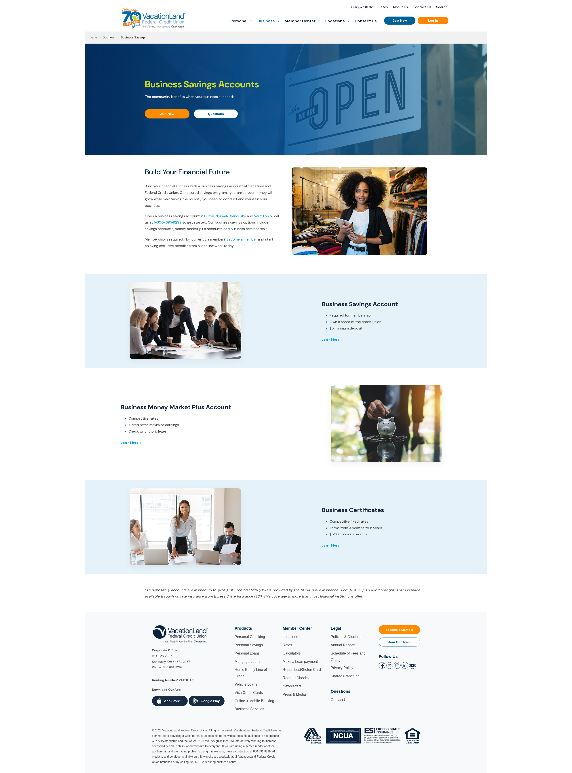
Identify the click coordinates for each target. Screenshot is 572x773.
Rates (383, 7)
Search (442, 7)
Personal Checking (250, 637)
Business (266, 21)
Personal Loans (247, 653)
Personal (239, 21)
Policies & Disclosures (348, 637)
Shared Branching (345, 676)
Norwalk (222, 216)
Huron (209, 216)
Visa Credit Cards (249, 693)
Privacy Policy (342, 668)
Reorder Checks (296, 678)
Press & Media (294, 694)
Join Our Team (399, 642)
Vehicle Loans (246, 684)
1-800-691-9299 (168, 222)
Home (93, 37)
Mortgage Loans (247, 661)
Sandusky (238, 216)
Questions (216, 114)
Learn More (330, 340)
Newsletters (292, 686)
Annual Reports (343, 645)
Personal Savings (249, 645)
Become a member (242, 239)
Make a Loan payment (300, 661)
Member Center (300, 21)
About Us (400, 7)
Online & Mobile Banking (254, 701)
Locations (335, 21)
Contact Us (422, 7)
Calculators (292, 653)
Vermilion (261, 216)
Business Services (249, 709)
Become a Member (399, 629)
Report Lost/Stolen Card (302, 670)
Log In (433, 20)
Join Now (400, 20)
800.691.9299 (173, 667)
